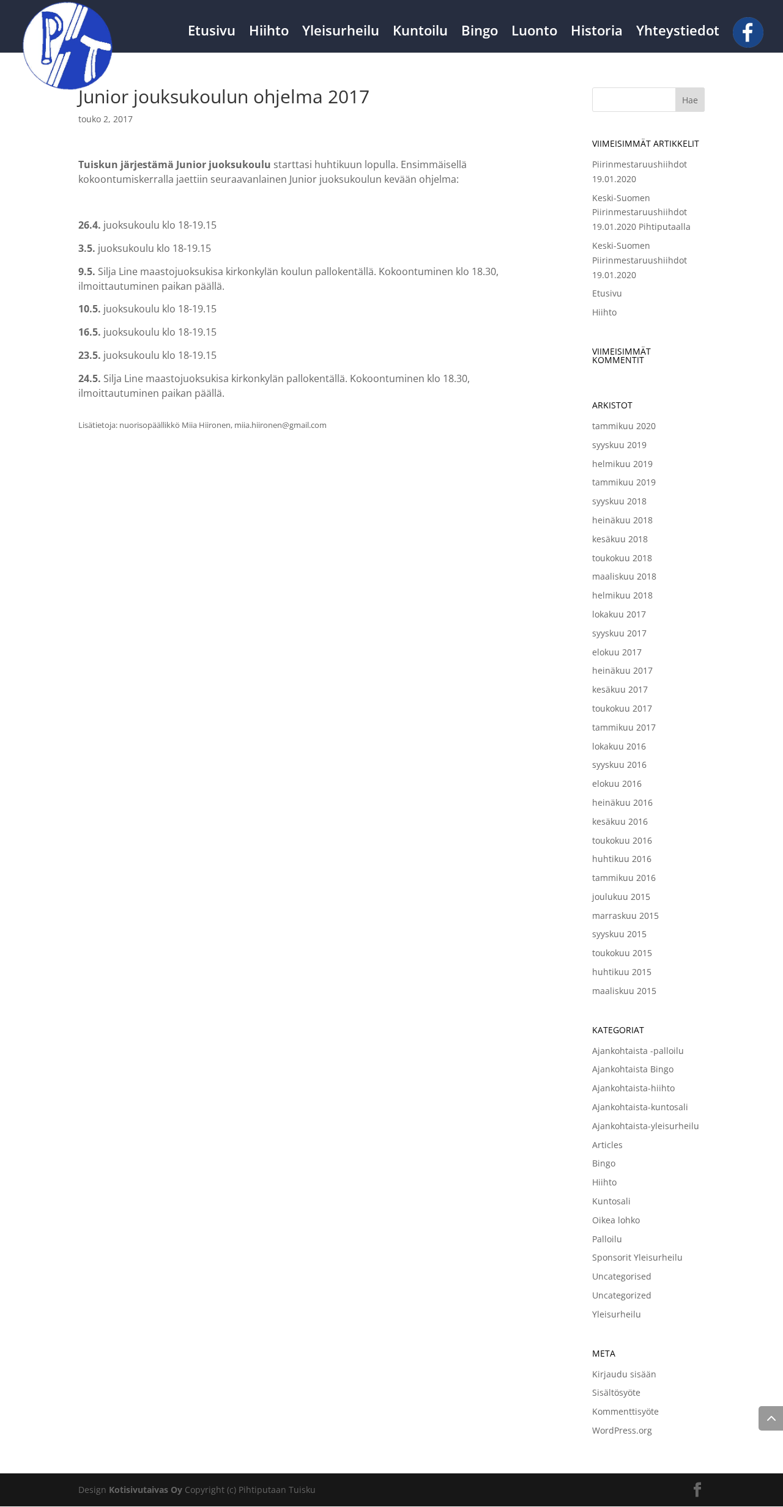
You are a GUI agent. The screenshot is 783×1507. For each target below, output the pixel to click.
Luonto (534, 32)
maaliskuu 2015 (624, 991)
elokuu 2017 (617, 652)
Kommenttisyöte (625, 1411)
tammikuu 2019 (624, 482)
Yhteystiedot (677, 32)
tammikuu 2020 (624, 426)
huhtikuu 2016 (621, 858)
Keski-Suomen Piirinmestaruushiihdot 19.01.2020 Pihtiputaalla (641, 212)
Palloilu (607, 1239)
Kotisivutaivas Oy (145, 1489)
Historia (597, 32)
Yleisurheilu (340, 32)
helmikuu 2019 (622, 464)
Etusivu (212, 32)
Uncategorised (621, 1276)
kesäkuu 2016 (620, 821)
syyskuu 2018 (619, 501)
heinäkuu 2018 (622, 520)
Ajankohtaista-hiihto (633, 1088)
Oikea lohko (616, 1220)
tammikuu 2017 (624, 727)
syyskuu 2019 (619, 445)
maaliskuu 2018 (624, 576)
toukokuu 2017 (622, 708)
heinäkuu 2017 (622, 670)
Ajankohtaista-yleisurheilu (645, 1126)
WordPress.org (622, 1430)
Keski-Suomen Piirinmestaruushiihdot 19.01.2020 (639, 260)
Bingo (479, 32)
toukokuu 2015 (622, 953)
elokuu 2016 (617, 783)
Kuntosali (611, 1201)
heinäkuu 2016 (622, 802)
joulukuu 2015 (621, 896)
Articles (607, 1145)
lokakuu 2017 (619, 614)
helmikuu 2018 (622, 595)
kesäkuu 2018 (620, 539)
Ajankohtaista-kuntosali (640, 1107)
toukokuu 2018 (622, 558)
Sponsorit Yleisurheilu (637, 1257)
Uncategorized (621, 1295)
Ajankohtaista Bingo (633, 1069)
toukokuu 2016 (622, 840)
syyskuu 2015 (619, 934)
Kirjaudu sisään (624, 1374)
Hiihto (269, 32)
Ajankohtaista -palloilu (638, 1050)
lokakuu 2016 (619, 746)
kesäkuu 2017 (620, 689)
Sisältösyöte (616, 1392)
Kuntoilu (420, 32)
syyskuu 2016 (619, 764)
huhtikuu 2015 (621, 972)
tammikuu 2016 (624, 877)
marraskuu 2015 (625, 915)
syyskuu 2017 (619, 633)
